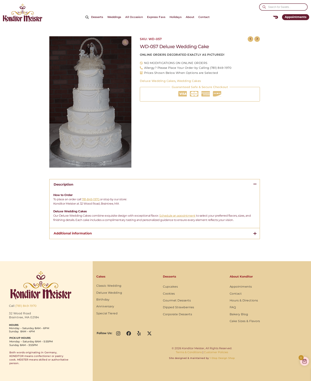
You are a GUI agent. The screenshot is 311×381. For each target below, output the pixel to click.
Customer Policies (216, 352)
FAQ (233, 307)
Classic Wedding (108, 285)
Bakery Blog (239, 314)
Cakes (100, 276)
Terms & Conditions (189, 352)
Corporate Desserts (177, 314)
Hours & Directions (244, 300)
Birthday (102, 299)
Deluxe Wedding (109, 292)
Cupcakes (170, 286)
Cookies (169, 293)
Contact (203, 17)
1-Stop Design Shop (222, 358)
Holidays (176, 17)
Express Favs (156, 17)
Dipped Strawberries (178, 307)
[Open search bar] (87, 17)
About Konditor (241, 276)
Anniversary (105, 306)
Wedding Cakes (189, 80)
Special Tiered (107, 313)
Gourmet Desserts (177, 300)
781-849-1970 (91, 199)
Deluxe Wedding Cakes (157, 80)
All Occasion (134, 17)
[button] (125, 42)
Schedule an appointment (177, 215)
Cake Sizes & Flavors (245, 321)
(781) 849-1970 (26, 306)
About (190, 17)
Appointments (241, 286)
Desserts (97, 17)
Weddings (114, 17)
